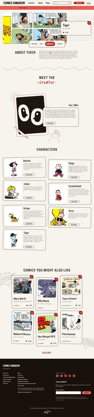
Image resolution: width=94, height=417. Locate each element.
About (19, 373)
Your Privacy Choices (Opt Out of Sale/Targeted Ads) (30, 389)
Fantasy (41, 308)
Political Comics (7, 381)
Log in (88, 3)
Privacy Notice (60, 399)
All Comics (5, 383)
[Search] (69, 3)
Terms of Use (21, 385)
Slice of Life (67, 305)
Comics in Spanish (7, 379)
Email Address (60, 390)
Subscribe (79, 3)
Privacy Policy (21, 377)
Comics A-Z (5, 373)
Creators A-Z (6, 375)
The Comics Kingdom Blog (9, 377)
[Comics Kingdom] (11, 366)
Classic (17, 305)
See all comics (46, 352)
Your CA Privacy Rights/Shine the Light (27, 383)
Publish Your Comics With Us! (24, 392)
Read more (51, 123)
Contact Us (20, 375)
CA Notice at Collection (23, 381)
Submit (86, 392)
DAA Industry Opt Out (22, 379)
